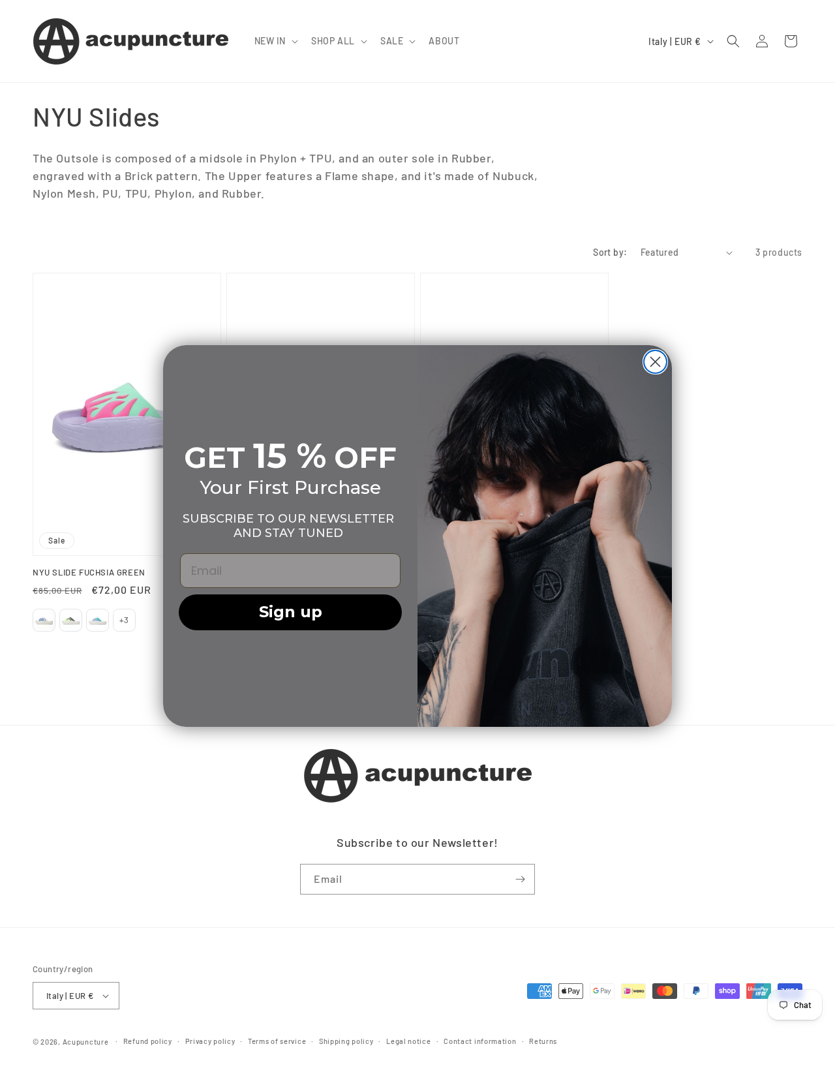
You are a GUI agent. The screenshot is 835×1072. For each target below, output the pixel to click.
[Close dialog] (655, 361)
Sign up (290, 611)
